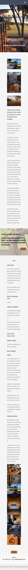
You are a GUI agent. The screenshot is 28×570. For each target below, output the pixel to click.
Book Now (23, 249)
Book (14, 49)
